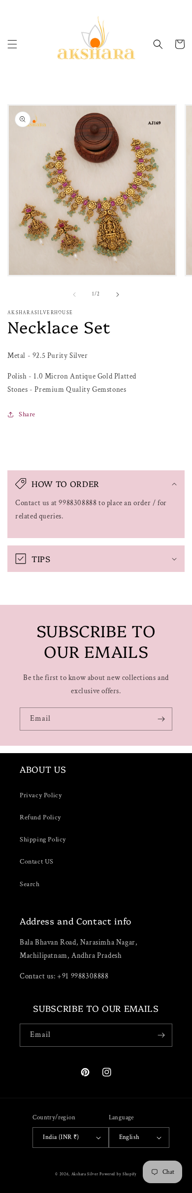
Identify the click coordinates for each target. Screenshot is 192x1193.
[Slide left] (74, 294)
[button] (12, 44)
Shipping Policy (43, 839)
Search (30, 884)
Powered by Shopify (118, 1174)
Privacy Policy (41, 795)
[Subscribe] (161, 719)
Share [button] (27, 414)
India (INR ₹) (61, 1137)
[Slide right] (117, 294)
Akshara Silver (84, 1174)
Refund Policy (40, 817)
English (129, 1137)
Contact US (37, 861)
